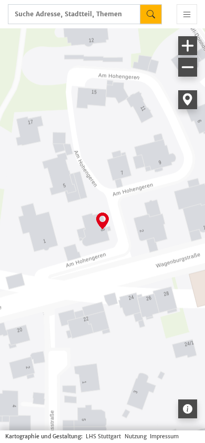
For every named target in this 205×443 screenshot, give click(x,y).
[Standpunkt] (187, 99)
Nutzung (136, 436)
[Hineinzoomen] (187, 45)
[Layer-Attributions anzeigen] (187, 408)
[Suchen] (151, 14)
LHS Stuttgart (103, 436)
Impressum (164, 436)
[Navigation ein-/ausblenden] (187, 14)
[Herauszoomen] (187, 67)
